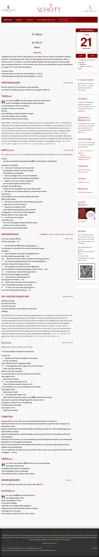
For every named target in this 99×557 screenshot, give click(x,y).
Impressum (45, 543)
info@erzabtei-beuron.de (35, 548)
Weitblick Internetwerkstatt (23, 550)
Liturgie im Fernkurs (83, 182)
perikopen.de (81, 111)
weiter (92, 55)
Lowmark (52, 550)
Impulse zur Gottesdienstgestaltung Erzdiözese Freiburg (84, 157)
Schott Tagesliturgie (86, 30)
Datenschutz (53, 543)
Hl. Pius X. (83, 64)
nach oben (95, 548)
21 (86, 41)
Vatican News (82, 90)
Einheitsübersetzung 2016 (85, 192)
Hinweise (29, 19)
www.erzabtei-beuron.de (46, 19)
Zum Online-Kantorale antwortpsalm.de (84, 171)
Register (19, 19)
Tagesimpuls (7, 19)
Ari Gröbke (39, 550)
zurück (80, 55)
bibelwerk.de (81, 132)
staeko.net (67, 540)
